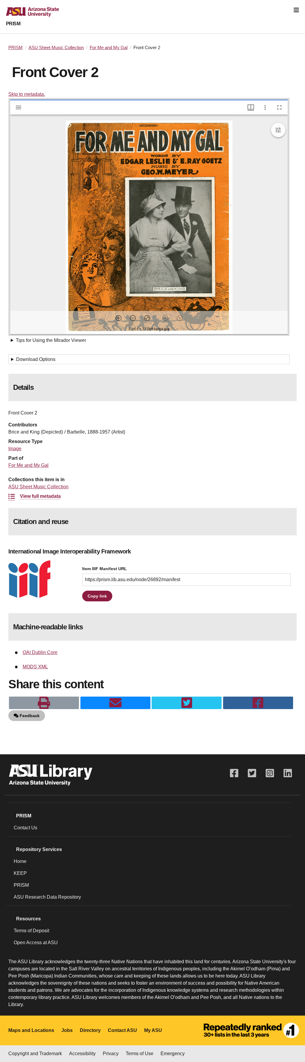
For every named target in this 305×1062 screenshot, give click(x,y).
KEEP (20, 873)
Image (14, 448)
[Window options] (265, 107)
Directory (90, 1030)
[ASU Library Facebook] (234, 773)
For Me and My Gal (108, 47)
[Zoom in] (118, 318)
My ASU (153, 1030)
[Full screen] (279, 107)
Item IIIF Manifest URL (104, 569)
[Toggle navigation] (296, 10)
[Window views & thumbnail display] (251, 107)
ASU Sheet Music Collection (56, 47)
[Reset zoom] (147, 318)
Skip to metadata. (26, 94)
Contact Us (25, 827)
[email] (115, 703)
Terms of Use (139, 1053)
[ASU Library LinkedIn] (288, 773)
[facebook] (258, 703)
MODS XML (35, 666)
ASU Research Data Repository (47, 897)
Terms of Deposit (31, 930)
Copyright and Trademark (35, 1053)
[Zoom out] (133, 318)
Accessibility (82, 1053)
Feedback (29, 715)
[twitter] (187, 703)
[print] (44, 703)
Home (20, 861)
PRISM (13, 23)
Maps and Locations (31, 1030)
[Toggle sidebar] (18, 107)
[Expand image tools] (278, 130)
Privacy (111, 1053)
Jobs (67, 1030)
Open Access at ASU (36, 942)
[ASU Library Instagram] (270, 773)
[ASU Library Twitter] (252, 773)
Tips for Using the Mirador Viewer (51, 340)
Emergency (173, 1053)
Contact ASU (122, 1030)
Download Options (35, 359)
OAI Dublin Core (40, 652)
